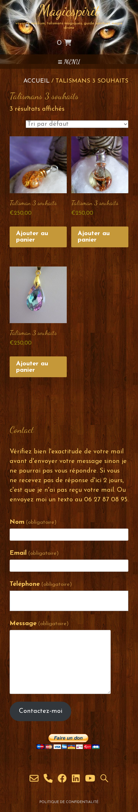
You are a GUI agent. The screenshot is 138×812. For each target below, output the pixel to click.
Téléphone (41, 584)
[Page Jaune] (104, 778)
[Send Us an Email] (34, 778)
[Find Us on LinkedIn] (76, 778)
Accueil (36, 81)
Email (34, 553)
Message (39, 623)
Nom (33, 522)
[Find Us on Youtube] (90, 778)
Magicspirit (69, 10)
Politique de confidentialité (69, 802)
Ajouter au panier (32, 236)
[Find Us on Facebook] (62, 778)
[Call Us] (48, 778)
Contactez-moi (40, 711)
